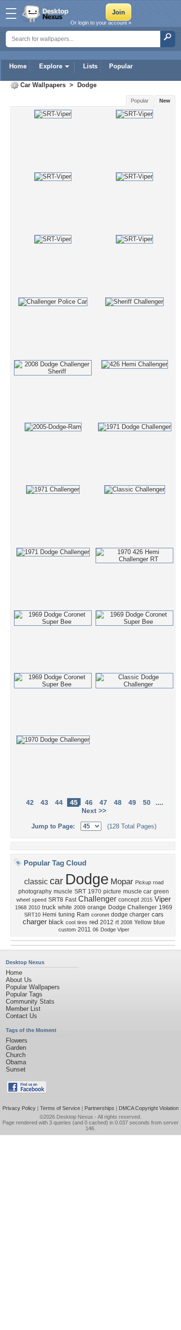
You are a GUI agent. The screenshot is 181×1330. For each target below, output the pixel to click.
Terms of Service (60, 1108)
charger (35, 922)
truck (49, 907)
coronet (100, 914)
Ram (83, 914)
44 (59, 802)
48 (118, 802)
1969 (165, 907)
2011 (84, 929)
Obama (16, 1062)
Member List (23, 1008)
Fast (70, 899)
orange (96, 907)
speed (39, 900)
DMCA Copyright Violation (149, 1108)
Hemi (49, 914)
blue (159, 922)
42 (30, 802)
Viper (162, 899)
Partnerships (99, 1108)
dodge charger (130, 914)
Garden (16, 1047)
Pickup (143, 882)
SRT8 (55, 899)
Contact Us (21, 1016)
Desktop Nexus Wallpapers (46, 13)
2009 (79, 907)
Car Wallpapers (43, 85)
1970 (94, 891)
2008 (126, 922)
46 (89, 802)
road (158, 882)
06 (95, 929)
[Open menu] (11, 13)
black (56, 922)
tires (82, 922)
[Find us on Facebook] (26, 1091)
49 (132, 802)
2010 (34, 907)
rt (117, 922)
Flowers (17, 1040)
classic (36, 882)
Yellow (143, 922)
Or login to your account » (100, 23)
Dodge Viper (114, 929)
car (56, 881)
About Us (19, 979)
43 (44, 802)
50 (147, 802)
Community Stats (30, 1001)
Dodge (87, 85)
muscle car (137, 891)
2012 (106, 922)
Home (18, 66)
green (161, 891)
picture (112, 891)
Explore (50, 66)
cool (70, 922)
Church (16, 1055)
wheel (23, 900)
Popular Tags (24, 994)
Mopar (122, 881)
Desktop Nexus (74, 1117)
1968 (21, 907)
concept (128, 899)
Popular (121, 66)
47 (103, 802)
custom (67, 929)
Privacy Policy (19, 1108)
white (65, 907)
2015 (147, 900)
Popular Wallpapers (33, 987)
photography (35, 891)
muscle (63, 891)
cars (158, 914)
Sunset (16, 1069)
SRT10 (32, 914)
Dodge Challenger (132, 907)
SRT (80, 891)
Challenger (97, 899)
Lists (90, 66)
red (93, 922)
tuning (66, 914)
